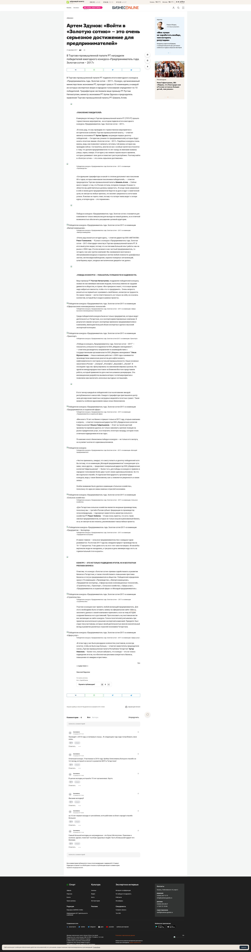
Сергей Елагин (84, 680)
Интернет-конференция (123, 890)
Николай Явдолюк (83, 672)
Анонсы (93, 890)
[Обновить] (147, 714)
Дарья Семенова (172, 24)
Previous (158, 53)
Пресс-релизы (71, 901)
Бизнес (70, 18)
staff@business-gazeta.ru (165, 912)
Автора (95, 717)
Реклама (94, 906)
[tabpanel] (169, 35)
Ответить (72, 746)
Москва (164, 2)
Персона (69, 894)
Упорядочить (133, 717)
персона (159, 19)
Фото (93, 897)
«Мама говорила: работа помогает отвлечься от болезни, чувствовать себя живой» (169, 36)
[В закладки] (147, 60)
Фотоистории (95, 901)
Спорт (72, 884)
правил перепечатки (135, 942)
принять (243, 947)
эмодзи (77, 743)
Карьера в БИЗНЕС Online (75, 910)
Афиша (69, 890)
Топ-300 (118, 913)
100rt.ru (133, 610)
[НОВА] (92, 8)
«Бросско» (170, 27)
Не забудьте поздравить (123, 894)
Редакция (70, 906)
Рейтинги (119, 897)
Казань (152, 2)
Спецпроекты (121, 906)
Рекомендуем (161, 79)
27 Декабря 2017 (72, 50)
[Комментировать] (147, 54)
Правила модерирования (75, 867)
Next (182, 53)
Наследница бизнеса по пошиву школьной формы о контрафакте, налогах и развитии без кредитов (167, 45)
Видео (93, 894)
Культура (95, 884)
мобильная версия (123, 927)
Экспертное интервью (127, 884)
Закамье (76, 7)
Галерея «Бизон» (121, 910)
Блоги (68, 897)
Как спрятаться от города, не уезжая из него (168, 84)
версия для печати (134, 707)
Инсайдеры (119, 901)
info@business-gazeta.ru (164, 898)
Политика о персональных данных (125, 935)
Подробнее (96, 947)
